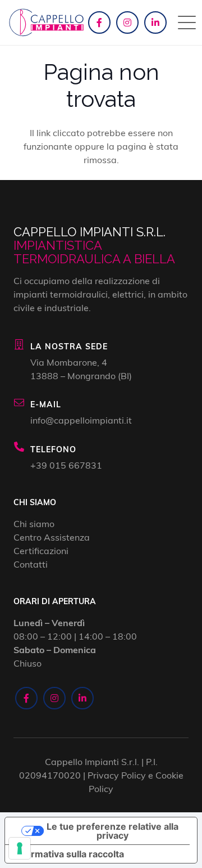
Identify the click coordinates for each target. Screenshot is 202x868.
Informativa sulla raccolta (69, 854)
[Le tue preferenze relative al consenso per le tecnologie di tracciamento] (19, 848)
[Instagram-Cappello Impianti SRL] (127, 22)
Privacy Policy (117, 775)
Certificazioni (40, 550)
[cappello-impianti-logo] (46, 22)
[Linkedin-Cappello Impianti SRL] (155, 22)
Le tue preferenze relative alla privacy (112, 831)
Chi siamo (33, 523)
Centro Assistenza (51, 537)
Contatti (30, 564)
